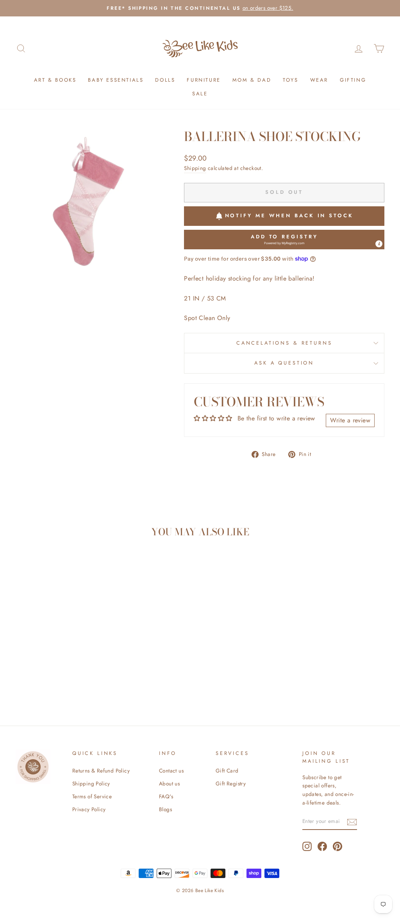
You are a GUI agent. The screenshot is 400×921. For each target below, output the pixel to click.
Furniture (203, 80)
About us (169, 783)
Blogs (165, 809)
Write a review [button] (350, 420)
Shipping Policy (91, 783)
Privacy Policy (89, 809)
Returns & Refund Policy (101, 770)
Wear (319, 80)
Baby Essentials (115, 80)
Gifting (353, 80)
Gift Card (227, 770)
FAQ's (166, 796)
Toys (290, 80)
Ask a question (284, 363)
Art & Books (55, 80)
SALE (199, 93)
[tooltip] (378, 243)
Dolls (165, 80)
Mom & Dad (251, 80)
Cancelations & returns (284, 343)
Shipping (195, 168)
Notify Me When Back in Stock (289, 215)
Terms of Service (92, 796)
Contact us (171, 770)
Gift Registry (231, 783)
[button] (284, 239)
